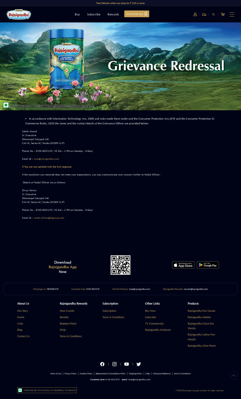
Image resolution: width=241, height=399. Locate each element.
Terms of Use (55, 373)
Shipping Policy (135, 373)
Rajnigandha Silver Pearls (202, 345)
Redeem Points (68, 323)
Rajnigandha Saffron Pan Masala (201, 337)
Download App (135, 13)
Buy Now (150, 311)
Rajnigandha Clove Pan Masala (201, 326)
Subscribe (150, 317)
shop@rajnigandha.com (139, 289)
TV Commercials (154, 323)
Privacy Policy (71, 373)
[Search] (213, 14)
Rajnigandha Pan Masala (201, 311)
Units (20, 323)
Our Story (22, 311)
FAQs (63, 330)
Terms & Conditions (71, 336)
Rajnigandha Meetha (199, 317)
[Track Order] (204, 14)
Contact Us (23, 336)
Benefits (64, 317)
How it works (67, 311)
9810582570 (52, 289)
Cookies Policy (86, 373)
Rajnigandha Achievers (158, 330)
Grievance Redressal (162, 373)
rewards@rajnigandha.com (196, 289)
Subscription (109, 311)
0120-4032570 (92, 289)
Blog (19, 330)
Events (20, 317)
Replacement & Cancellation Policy (111, 373)
